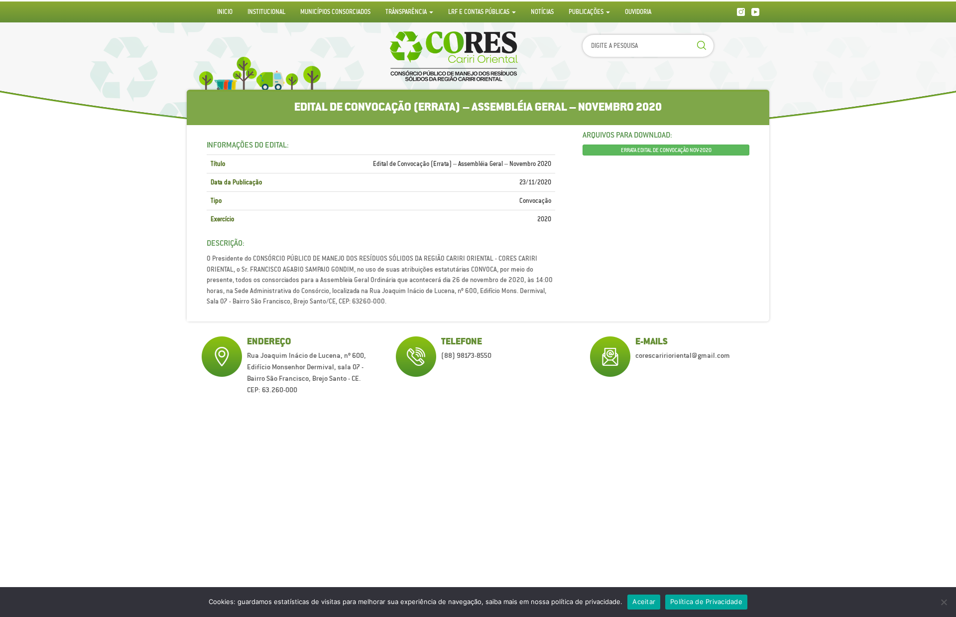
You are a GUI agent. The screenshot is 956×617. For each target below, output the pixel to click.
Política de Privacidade (706, 602)
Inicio (225, 11)
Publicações (587, 11)
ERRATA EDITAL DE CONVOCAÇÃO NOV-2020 (666, 150)
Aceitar (643, 602)
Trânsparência (406, 11)
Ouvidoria (638, 11)
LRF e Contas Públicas (479, 11)
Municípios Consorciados (335, 11)
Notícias (542, 11)
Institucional (266, 11)
